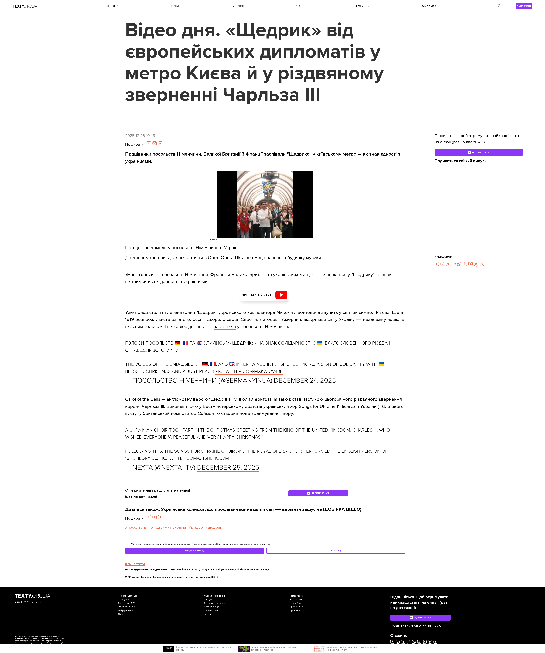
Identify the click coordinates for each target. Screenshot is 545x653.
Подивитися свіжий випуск (461, 160)
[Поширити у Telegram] (160, 143)
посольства (138, 527)
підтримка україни (169, 527)
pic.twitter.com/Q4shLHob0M (194, 458)
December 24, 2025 (305, 380)
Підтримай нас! (297, 595)
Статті (121, 599)
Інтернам (208, 614)
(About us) (132, 595)
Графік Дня (295, 603)
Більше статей (135, 564)
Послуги (208, 599)
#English (122, 614)
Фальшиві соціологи (214, 603)
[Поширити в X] (154, 143)
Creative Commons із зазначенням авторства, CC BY (43, 638)
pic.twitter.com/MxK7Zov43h (249, 371)
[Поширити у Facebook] (149, 143)
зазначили (225, 326)
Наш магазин (296, 599)
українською (35, 641)
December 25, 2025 (228, 467)
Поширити (134, 144)
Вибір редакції (125, 610)
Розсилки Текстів (126, 606)
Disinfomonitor (211, 610)
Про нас (122, 595)
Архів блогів (296, 606)
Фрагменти (123, 603)
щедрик (215, 527)
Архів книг (295, 610)
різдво (197, 527)
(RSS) (126, 599)
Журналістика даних (214, 595)
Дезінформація (212, 606)
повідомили (154, 248)
